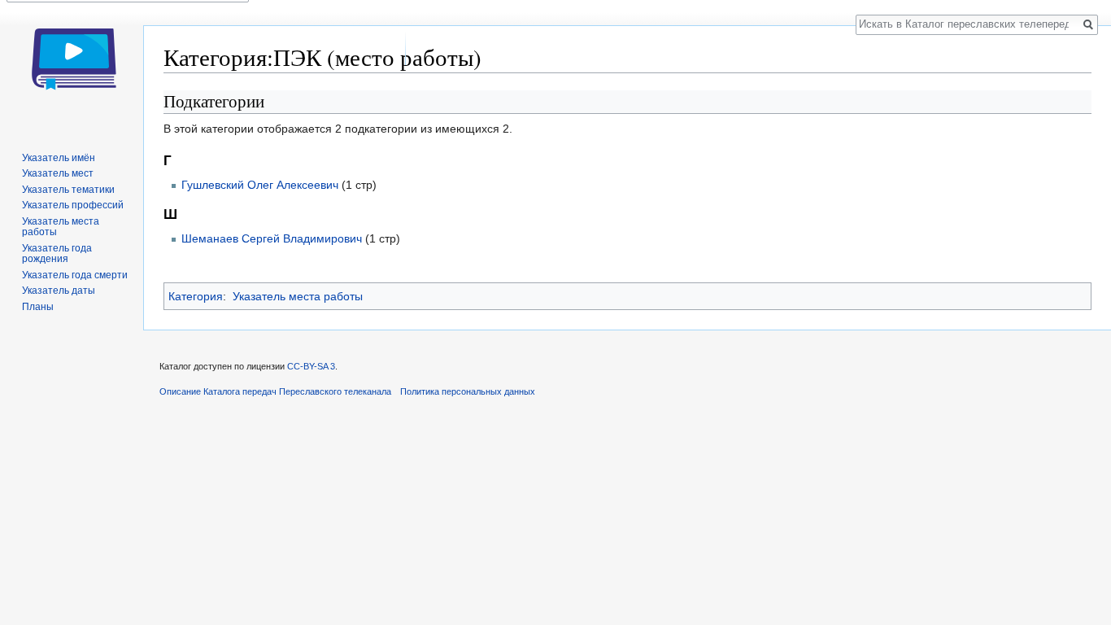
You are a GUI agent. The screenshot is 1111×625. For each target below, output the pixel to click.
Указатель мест (58, 173)
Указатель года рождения (57, 254)
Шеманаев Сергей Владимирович (271, 238)
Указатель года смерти (75, 275)
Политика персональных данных (467, 391)
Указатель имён (58, 158)
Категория (195, 296)
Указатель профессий (73, 205)
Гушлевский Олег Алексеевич (259, 184)
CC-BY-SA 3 (311, 366)
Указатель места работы (298, 296)
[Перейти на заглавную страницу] (72, 65)
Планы (38, 306)
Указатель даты (58, 290)
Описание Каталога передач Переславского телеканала (275, 391)
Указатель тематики (68, 189)
